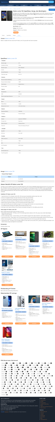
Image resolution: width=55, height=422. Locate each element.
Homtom (28, 384)
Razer (42, 384)
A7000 (19, 390)
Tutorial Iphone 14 (43, 419)
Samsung (10, 5)
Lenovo (28, 365)
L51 (44, 392)
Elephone (4, 392)
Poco (40, 367)
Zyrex (37, 386)
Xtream (43, 390)
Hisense (25, 390)
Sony (15, 365)
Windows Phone (4, 8)
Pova (21, 373)
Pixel (35, 369)
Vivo (31, 5)
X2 (3, 388)
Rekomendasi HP (43, 411)
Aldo (3, 386)
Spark (32, 373)
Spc (34, 377)
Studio (28, 388)
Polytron (4, 375)
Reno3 (20, 386)
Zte (40, 369)
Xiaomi (17, 5)
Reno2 (22, 384)
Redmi (43, 363)
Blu (16, 388)
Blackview (22, 379)
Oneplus (16, 369)
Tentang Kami (43, 400)
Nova (15, 375)
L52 (9, 392)
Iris (20, 377)
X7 (30, 392)
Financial (42, 412)
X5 (38, 390)
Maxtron (4, 373)
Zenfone (35, 365)
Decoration (42, 416)
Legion (42, 382)
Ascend (16, 384)
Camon (14, 386)
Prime (46, 377)
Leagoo (47, 379)
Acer (25, 377)
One (38, 375)
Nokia (10, 8)
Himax (33, 375)
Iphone (10, 367)
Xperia (22, 365)
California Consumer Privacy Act (46, 406)
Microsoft (4, 379)
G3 (34, 392)
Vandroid (32, 371)
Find (10, 371)
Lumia (16, 379)
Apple (24, 5)
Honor (29, 369)
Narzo (44, 371)
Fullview (15, 392)
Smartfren (39, 373)
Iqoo (15, 377)
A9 (7, 388)
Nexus (25, 392)
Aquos (10, 379)
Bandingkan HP (3, 5)
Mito (14, 382)
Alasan (19, 35)
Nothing (10, 384)
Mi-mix (13, 390)
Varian (3, 35)
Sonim (39, 392)
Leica (49, 392)
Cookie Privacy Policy (44, 404)
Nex (36, 379)
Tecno (23, 369)
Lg (21, 367)
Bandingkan (51, 9)
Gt (30, 377)
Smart (16, 373)
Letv (11, 388)
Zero (38, 371)
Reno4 (3, 384)
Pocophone (4, 394)
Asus (10, 365)
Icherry (30, 382)
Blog (41, 418)
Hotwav (27, 375)
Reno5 (36, 382)
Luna (9, 377)
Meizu (3, 369)
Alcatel (48, 384)
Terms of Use (43, 407)
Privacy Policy (43, 402)
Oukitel (48, 382)
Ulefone (44, 386)
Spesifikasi (9, 35)
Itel (43, 375)
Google (10, 369)
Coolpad (4, 377)
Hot (26, 367)
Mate (16, 371)
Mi (41, 365)
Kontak (41, 401)
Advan (4, 367)
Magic (19, 382)
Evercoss (33, 367)
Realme (44, 5)
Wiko (8, 382)
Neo (41, 379)
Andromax (46, 373)
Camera (42, 414)
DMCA (41, 405)
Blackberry (47, 367)
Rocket (50, 386)
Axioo (3, 382)
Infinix (49, 363)
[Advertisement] (27, 49)
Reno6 (26, 386)
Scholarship (42, 415)
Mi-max (32, 386)
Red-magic (36, 384)
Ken (33, 388)
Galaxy (11, 363)
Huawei (51, 5)
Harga (14, 35)
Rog (21, 371)
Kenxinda (22, 388)
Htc (26, 371)
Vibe (27, 373)
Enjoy (48, 388)
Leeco (39, 388)
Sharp (10, 373)
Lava (9, 375)
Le (48, 390)
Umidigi (40, 377)
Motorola (4, 371)
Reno (20, 375)
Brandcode (30, 379)
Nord (8, 386)
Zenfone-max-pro (5, 390)
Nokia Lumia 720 (17, 8)
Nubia (46, 369)
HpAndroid (4, 2)
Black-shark (49, 375)
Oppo (38, 5)
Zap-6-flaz (32, 390)
